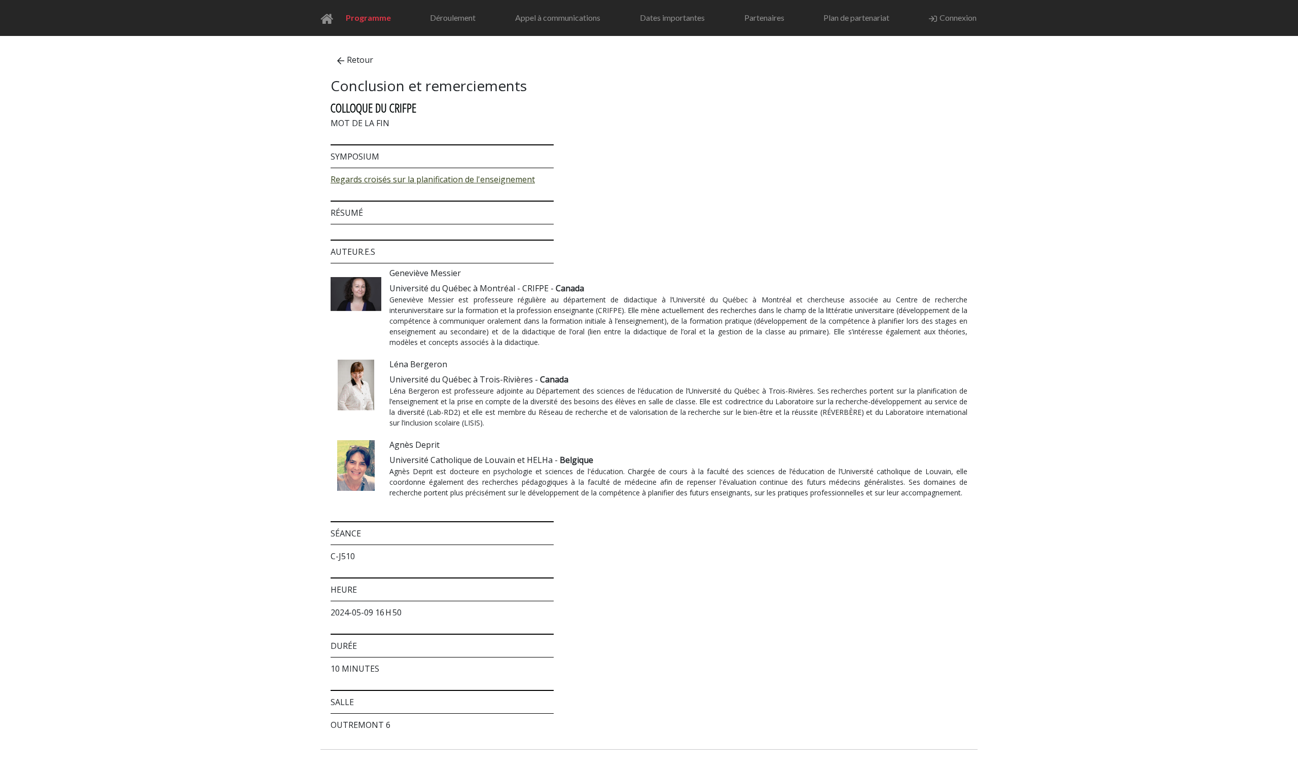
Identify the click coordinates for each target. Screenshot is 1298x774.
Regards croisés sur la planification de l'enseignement (433, 179)
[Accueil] (329, 18)
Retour (360, 59)
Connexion (958, 17)
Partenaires (764, 17)
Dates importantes (672, 17)
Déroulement (453, 17)
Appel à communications (557, 17)
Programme (368, 17)
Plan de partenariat (856, 17)
